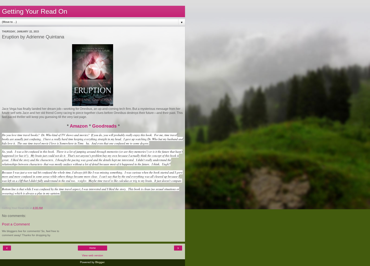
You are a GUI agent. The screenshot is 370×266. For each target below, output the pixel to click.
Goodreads (104, 126)
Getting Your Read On (34, 11)
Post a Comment (16, 224)
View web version (92, 255)
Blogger (99, 262)
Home (92, 248)
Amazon (79, 126)
